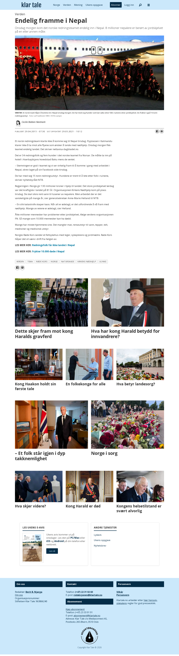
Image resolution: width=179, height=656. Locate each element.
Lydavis (98, 534)
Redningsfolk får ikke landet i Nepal (53, 245)
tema (30, 261)
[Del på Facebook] (157, 131)
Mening (78, 4)
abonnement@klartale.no (87, 615)
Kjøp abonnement (75, 609)
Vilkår (119, 591)
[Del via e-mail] (162, 131)
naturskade (67, 261)
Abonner (116, 4)
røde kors (41, 261)
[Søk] (140, 5)
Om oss (19, 595)
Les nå (52, 551)
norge (54, 261)
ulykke (102, 261)
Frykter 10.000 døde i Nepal (48, 251)
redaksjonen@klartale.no (88, 595)
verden (20, 261)
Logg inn (129, 4)
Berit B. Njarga (34, 591)
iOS (48, 541)
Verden (67, 4)
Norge (56, 4)
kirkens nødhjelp (87, 261)
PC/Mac (75, 537)
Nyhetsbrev (100, 545)
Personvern (122, 595)
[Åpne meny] (149, 5)
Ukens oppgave (94, 4)
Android (59, 541)
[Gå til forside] (31, 5)
